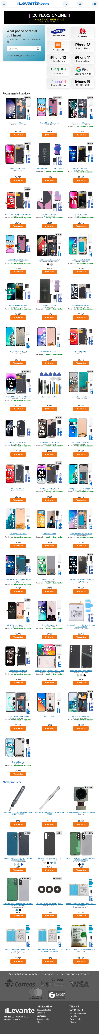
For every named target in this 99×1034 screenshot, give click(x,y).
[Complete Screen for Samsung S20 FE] (18, 519)
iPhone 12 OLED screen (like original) (18, 214)
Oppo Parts (58, 73)
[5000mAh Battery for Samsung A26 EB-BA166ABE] (18, 935)
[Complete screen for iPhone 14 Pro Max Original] (18, 383)
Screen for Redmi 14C (49, 625)
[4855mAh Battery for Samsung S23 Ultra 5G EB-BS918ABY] (81, 611)
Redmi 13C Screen (49, 534)
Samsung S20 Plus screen (81, 716)
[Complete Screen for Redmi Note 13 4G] (81, 428)
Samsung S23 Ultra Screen (18, 123)
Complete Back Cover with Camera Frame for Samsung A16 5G (18, 859)
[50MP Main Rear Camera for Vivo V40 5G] (81, 798)
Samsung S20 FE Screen (18, 534)
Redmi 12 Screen (49, 716)
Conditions (74, 1016)
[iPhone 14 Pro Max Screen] (49, 474)
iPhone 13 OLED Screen (18, 168)
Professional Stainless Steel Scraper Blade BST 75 (49, 813)
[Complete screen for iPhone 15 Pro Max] (81, 291)
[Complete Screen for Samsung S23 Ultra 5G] (18, 109)
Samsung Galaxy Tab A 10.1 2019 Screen (49, 671)
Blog (39, 1022)
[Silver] (51, 265)
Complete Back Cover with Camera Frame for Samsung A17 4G (18, 905)
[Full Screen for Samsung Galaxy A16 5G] (18, 337)
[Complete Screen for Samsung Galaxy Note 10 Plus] (18, 702)
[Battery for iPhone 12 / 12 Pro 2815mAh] (49, 154)
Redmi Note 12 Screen (49, 579)
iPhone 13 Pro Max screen (18, 305)
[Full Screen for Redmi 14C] (49, 611)
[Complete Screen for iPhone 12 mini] (18, 474)
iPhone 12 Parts (58, 61)
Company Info (43, 1019)
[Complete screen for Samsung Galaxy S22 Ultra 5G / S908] (81, 109)
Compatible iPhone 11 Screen (18, 260)
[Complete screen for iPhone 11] (49, 109)
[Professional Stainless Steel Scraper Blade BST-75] (49, 798)
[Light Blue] (16, 910)
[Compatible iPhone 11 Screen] (18, 245)
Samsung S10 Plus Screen (81, 260)
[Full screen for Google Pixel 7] (18, 611)
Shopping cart (95, 4)
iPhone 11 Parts (83, 61)
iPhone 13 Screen (81, 214)
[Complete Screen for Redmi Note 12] (49, 565)
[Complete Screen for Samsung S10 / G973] (81, 519)
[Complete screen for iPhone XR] (18, 565)
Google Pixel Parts (83, 73)
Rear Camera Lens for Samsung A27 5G (49, 904)
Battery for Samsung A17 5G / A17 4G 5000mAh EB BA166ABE (49, 950)
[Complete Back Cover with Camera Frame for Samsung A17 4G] (18, 889)
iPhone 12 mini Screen (18, 488)
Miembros (80, 4)
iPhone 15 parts (83, 84)
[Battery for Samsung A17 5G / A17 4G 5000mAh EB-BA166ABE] (49, 935)
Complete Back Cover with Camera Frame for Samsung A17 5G (81, 859)
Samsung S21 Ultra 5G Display (49, 260)
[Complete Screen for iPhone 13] (81, 200)
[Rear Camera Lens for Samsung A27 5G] (49, 889)
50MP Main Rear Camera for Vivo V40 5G (81, 812)
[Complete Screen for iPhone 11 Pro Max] (18, 656)
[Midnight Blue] (22, 864)
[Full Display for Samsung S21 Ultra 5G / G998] (49, 245)
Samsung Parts (58, 35)
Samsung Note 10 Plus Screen (18, 716)
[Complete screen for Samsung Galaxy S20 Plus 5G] (81, 702)
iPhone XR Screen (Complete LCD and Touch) (18, 580)
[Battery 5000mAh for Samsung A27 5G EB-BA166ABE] (81, 889)
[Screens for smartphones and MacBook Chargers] (33, 4)
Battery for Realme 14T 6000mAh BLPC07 (81, 949)
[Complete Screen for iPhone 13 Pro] (81, 154)
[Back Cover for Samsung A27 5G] (49, 844)
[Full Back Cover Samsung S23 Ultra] (81, 656)
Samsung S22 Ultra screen (81, 123)
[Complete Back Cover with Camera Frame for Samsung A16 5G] (18, 844)
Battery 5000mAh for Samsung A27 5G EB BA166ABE (81, 905)
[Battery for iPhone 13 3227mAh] (49, 200)
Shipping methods (78, 1013)
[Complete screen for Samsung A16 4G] (81, 474)
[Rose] (44, 863)
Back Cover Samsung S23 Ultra (81, 671)
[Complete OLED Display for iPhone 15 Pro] (49, 428)
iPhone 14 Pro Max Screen (49, 488)
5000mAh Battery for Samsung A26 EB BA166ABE (18, 950)
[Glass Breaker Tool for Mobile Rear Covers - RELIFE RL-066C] (18, 798)
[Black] (48, 265)
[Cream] (81, 675)
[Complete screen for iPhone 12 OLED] (18, 200)
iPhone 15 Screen (18, 762)
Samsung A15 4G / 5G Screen (49, 351)
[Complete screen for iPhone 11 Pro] (18, 428)
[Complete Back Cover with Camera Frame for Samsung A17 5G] (81, 844)
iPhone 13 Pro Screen (80, 168)
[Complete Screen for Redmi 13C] (49, 519)
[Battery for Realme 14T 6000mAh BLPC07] (81, 935)
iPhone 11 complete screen (49, 123)
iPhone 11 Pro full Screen (18, 442)
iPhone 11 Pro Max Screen (18, 671)
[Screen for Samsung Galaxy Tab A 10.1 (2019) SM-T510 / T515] (49, 656)
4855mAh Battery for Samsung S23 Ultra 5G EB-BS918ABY (81, 626)
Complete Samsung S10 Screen (81, 534)
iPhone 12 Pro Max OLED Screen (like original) (81, 580)
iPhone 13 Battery (49, 214)
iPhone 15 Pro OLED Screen (49, 442)
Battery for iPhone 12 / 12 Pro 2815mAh (49, 168)
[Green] (78, 675)
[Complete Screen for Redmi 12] (49, 702)
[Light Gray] (15, 864)
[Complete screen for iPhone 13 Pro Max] (18, 291)
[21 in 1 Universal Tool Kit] (49, 383)
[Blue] (51, 863)
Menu (4, 4)
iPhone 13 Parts (83, 48)
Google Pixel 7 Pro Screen (81, 397)
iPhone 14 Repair (58, 85)
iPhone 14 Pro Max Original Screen (18, 397)
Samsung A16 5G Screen (18, 351)
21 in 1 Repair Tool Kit (49, 397)
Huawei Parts (82, 36)
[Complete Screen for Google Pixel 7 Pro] (81, 383)
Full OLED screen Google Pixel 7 (18, 625)
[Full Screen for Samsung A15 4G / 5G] (49, 337)
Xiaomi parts (58, 49)
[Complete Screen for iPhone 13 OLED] (18, 154)
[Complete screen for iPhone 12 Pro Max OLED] (81, 565)
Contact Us (41, 1015)
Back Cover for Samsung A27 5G (49, 858)
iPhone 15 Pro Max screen (81, 305)
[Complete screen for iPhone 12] (81, 337)
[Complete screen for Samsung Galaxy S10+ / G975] (81, 245)
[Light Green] (18, 864)
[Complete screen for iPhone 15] (18, 748)
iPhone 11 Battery (49, 305)
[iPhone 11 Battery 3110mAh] (49, 291)
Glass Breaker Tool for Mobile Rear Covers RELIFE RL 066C (18, 813)
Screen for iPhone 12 (81, 351)
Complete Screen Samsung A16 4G (81, 488)
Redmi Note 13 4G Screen (81, 442)
